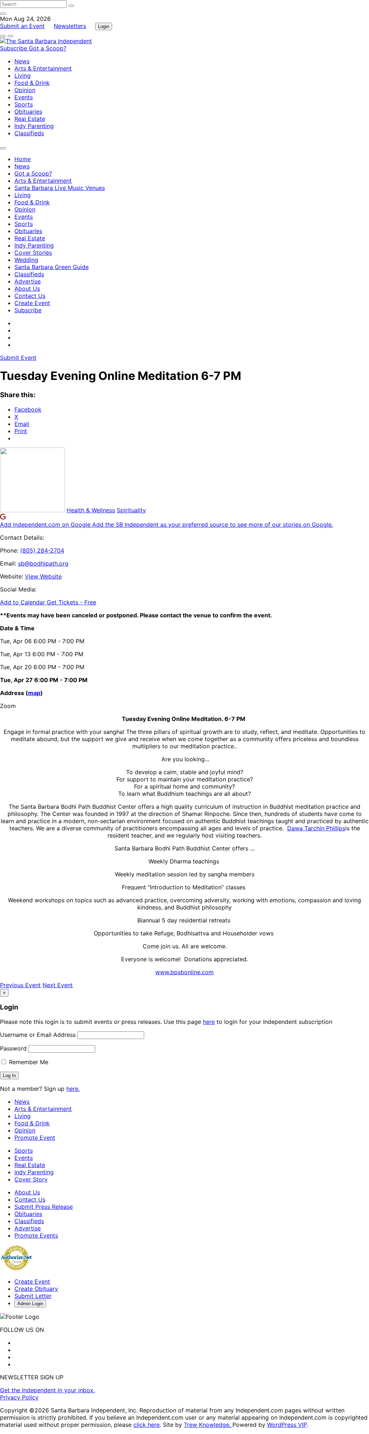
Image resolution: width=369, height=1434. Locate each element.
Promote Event (34, 1137)
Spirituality (131, 510)
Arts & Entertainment (43, 68)
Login (103, 26)
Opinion (24, 90)
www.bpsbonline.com (184, 972)
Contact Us (29, 295)
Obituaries (28, 111)
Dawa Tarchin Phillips (316, 828)
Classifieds (29, 133)
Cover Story (31, 1179)
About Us (27, 288)
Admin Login (30, 1303)
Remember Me (27, 1062)
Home (22, 159)
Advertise (27, 281)
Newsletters (70, 26)
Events (23, 97)
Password (13, 1048)
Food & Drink (32, 82)
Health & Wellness (91, 510)
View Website (43, 576)
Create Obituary (36, 1288)
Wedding (26, 259)
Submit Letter (33, 1295)
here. (73, 1088)
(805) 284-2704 (42, 550)
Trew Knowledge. (208, 1424)
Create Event (32, 303)
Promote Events (36, 1235)
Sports (23, 104)
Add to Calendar (23, 602)
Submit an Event (22, 26)
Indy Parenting (34, 126)
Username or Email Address (38, 1034)
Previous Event (20, 985)
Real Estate (29, 118)
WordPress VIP (287, 1424)
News (22, 61)
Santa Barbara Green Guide (51, 267)
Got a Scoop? (47, 48)
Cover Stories (33, 252)
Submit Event (18, 357)
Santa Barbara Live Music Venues (59, 187)
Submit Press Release (43, 1206)
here (209, 1021)
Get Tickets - (71, 602)
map (34, 692)
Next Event (58, 985)
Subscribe (14, 48)
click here (146, 1424)
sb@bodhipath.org (43, 563)
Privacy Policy (19, 1397)
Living (22, 75)
